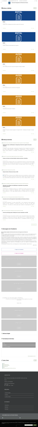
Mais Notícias (34, 224)
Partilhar (4, 28)
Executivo (7, 405)
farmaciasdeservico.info (31, 356)
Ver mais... (33, 28)
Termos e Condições (7, 423)
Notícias (6, 407)
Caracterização (7, 392)
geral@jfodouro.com (10, 379)
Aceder (19, 276)
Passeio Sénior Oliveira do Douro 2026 (10, 171)
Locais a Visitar (8, 396)
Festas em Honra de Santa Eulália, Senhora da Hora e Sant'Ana (15, 158)
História (6, 394)
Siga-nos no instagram (19, 253)
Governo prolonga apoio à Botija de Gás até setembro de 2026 (15, 212)
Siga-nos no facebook (19, 249)
